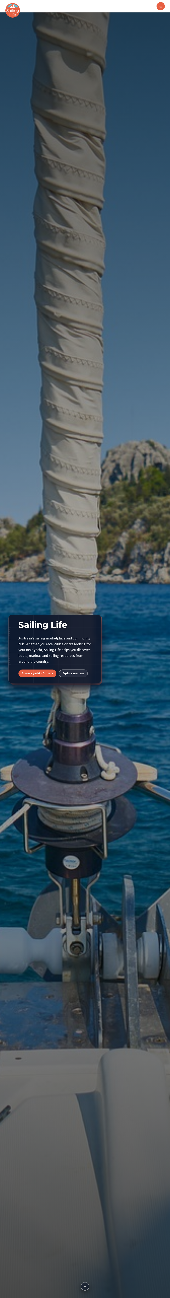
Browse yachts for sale (37, 673)
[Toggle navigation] (161, 6)
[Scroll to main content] (85, 1286)
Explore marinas (73, 673)
